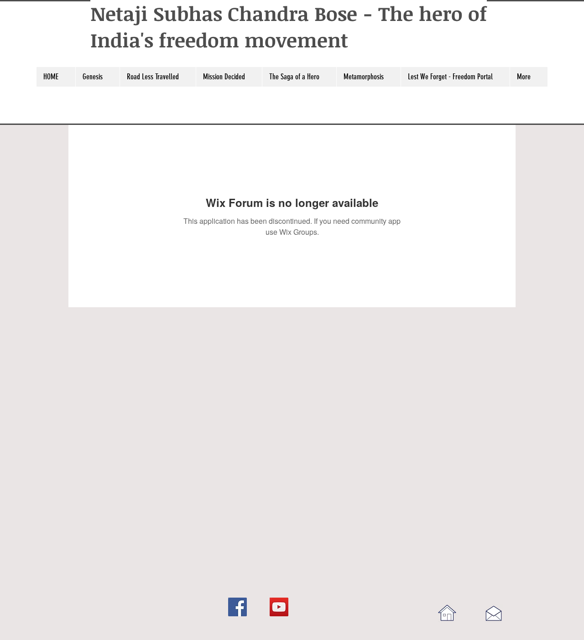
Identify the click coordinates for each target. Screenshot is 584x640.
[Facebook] (237, 607)
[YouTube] (279, 607)
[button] (97, 77)
